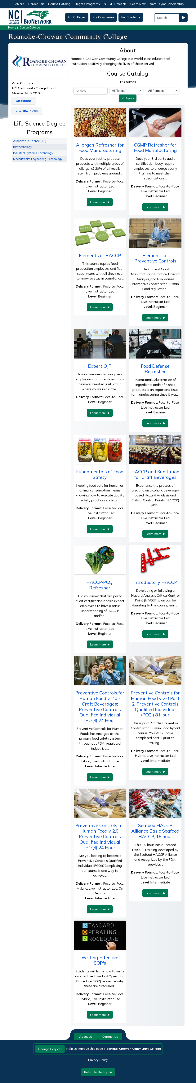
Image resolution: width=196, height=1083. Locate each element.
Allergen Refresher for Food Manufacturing (100, 147)
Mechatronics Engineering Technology (37, 159)
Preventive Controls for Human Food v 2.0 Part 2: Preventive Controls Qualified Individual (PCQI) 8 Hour (155, 704)
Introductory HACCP (155, 582)
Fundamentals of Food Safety (99, 474)
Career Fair (36, 4)
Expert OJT (100, 366)
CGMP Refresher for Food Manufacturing (155, 147)
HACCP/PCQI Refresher (100, 585)
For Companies (103, 17)
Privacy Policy (98, 1060)
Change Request (50, 1049)
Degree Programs (87, 4)
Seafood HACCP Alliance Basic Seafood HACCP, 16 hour (155, 830)
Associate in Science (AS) (29, 141)
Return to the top (96, 1072)
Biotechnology (22, 147)
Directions (24, 101)
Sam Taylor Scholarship (167, 4)
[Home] (30, 11)
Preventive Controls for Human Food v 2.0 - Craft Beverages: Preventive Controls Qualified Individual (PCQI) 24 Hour (99, 706)
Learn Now (138, 4)
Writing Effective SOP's (100, 960)
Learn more (98, 202)
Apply (130, 98)
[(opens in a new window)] (39, 61)
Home (12, 27)
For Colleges (77, 17)
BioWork (18, 4)
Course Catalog (59, 4)
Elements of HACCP (100, 255)
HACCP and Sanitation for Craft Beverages (155, 474)
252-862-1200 (27, 111)
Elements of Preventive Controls (155, 258)
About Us (85, 1036)
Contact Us (110, 1036)
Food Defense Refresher (155, 368)
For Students (130, 17)
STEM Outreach (115, 4)
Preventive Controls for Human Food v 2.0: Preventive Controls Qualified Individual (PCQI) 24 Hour (99, 836)
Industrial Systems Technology (33, 153)
